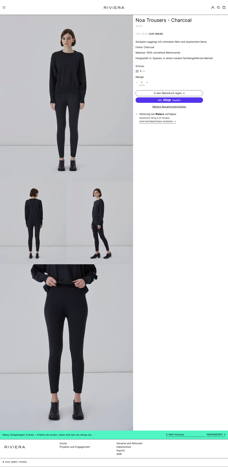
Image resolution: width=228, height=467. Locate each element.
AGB (118, 454)
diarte (139, 25)
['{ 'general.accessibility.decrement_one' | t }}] (136, 82)
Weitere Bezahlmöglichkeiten (169, 106)
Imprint (120, 450)
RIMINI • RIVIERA (19, 462)
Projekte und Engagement (75, 446)
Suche (63, 443)
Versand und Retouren (129, 443)
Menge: (140, 77)
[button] (218, 7)
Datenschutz (123, 446)
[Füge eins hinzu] (147, 82)
